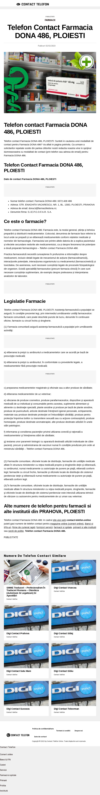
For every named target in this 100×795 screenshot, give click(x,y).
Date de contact (40, 737)
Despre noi (79, 731)
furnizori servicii (44, 527)
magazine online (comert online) (67, 523)
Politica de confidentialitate (43, 729)
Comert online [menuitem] (6, 754)
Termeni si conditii (63, 731)
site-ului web (59, 520)
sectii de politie (16, 531)
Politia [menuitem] (3, 785)
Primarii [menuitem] (3, 780)
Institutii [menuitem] (4, 791)
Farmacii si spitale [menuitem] (8, 775)
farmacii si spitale (63, 527)
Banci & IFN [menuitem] (5, 759)
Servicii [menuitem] (3, 770)
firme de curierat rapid (23, 527)
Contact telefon (12, 599)
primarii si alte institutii (84, 527)
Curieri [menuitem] (3, 765)
